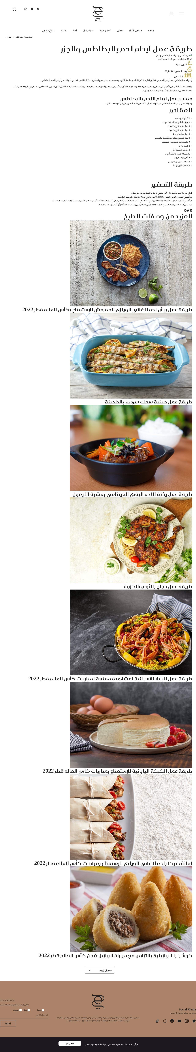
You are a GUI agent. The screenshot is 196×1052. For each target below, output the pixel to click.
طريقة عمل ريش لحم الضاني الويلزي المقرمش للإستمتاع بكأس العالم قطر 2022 (107, 309)
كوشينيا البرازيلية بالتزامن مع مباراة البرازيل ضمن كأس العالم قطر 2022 (115, 955)
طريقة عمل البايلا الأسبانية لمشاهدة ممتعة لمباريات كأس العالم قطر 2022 (110, 678)
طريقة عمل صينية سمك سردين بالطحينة (148, 401)
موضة (151, 30)
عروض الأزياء (135, 30)
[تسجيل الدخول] (171, 13)
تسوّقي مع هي (48, 30)
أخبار (75, 30)
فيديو (63, 30)
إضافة (8, 1023)
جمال (120, 30)
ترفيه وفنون (105, 30)
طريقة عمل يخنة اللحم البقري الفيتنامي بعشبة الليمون (132, 494)
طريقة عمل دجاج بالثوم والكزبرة (158, 586)
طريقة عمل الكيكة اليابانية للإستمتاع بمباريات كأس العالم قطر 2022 (117, 771)
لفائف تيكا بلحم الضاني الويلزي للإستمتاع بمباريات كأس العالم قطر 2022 (113, 863)
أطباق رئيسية (28, 37)
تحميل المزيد (106, 970)
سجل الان (70, 1043)
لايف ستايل (88, 30)
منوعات (16, 1010)
